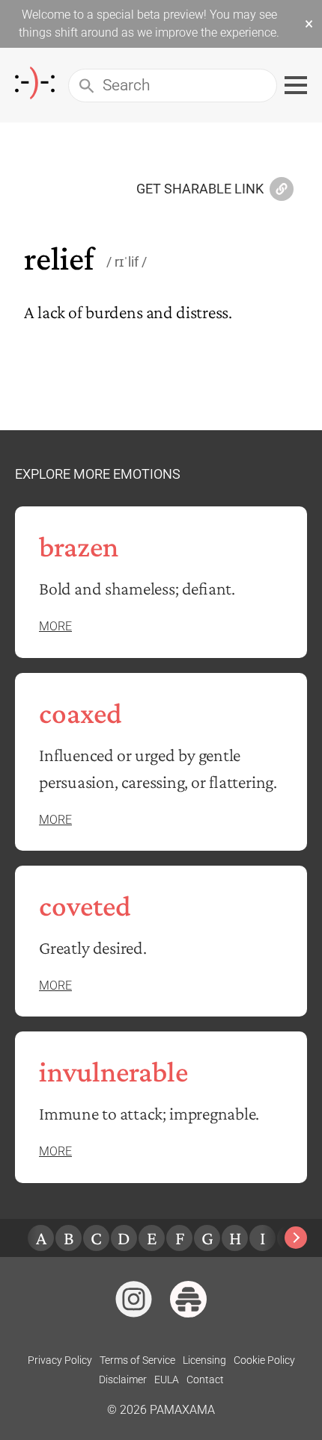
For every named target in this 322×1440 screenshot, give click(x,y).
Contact (205, 1379)
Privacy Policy (60, 1360)
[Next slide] (296, 1237)
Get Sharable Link (200, 190)
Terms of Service (137, 1360)
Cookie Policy (264, 1360)
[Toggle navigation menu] (296, 85)
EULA (166, 1379)
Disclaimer (123, 1379)
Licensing (204, 1360)
